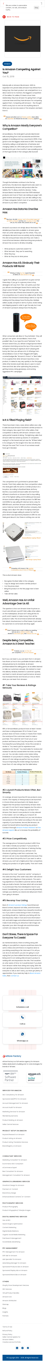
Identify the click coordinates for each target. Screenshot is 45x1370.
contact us (15, 976)
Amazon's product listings (17, 905)
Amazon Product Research (26, 828)
